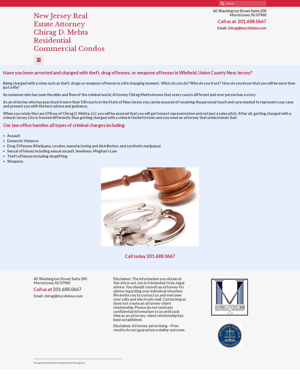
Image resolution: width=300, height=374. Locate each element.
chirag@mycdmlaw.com (247, 28)
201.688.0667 (252, 21)
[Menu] (39, 60)
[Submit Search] (222, 3)
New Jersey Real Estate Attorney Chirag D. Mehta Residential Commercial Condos (69, 32)
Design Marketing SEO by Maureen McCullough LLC (59, 363)
